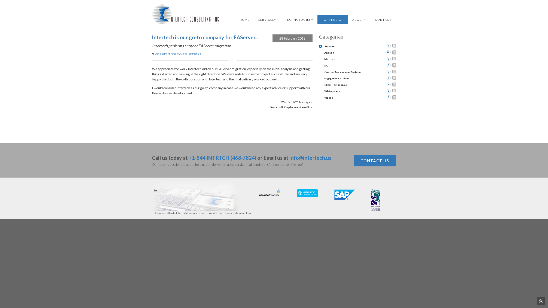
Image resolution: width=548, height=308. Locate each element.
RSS (394, 46)
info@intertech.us (310, 158)
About (358, 19)
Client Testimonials (190, 53)
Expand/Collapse (320, 46)
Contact (383, 19)
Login (249, 213)
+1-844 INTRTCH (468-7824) (222, 158)
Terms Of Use (214, 213)
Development (162, 53)
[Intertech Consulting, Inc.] (185, 14)
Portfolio (332, 19)
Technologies (298, 19)
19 (388, 52)
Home (245, 19)
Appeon (175, 53)
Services (266, 19)
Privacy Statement (234, 213)
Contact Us (374, 160)
